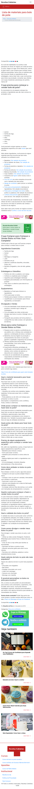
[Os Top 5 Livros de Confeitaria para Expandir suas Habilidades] (17, 641)
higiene (15, 175)
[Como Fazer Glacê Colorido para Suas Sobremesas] (17, 694)
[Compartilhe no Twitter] (10, 61)
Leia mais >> (27, 656)
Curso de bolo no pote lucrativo (12, 759)
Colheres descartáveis (11, 194)
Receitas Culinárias (8, 2)
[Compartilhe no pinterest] (15, 61)
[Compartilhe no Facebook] (12, 61)
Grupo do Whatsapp (10, 599)
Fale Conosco (6, 781)
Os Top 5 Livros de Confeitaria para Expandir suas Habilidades (16, 653)
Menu (7, 6)
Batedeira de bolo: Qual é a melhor (13, 680)
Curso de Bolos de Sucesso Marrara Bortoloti (16, 762)
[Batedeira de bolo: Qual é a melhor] (17, 668)
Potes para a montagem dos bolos (14, 191)
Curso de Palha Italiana (9, 768)
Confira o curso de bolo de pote (21, 210)
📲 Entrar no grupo (27, 228)
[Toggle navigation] (30, 2)
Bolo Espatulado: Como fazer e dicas (14, 733)
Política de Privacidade (9, 778)
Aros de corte (8, 179)
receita (23, 148)
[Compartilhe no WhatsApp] (17, 61)
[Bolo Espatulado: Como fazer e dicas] (17, 722)
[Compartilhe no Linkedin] (13, 61)
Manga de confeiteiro (10, 183)
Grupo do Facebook (24, 599)
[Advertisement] (17, 43)
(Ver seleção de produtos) (18, 160)
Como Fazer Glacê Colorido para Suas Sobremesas (14, 706)
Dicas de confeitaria (14, 609)
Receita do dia (6, 775)
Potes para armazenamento (12, 187)
